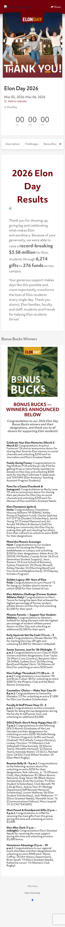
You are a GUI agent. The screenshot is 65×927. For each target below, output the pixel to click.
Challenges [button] (31, 144)
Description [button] (13, 144)
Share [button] (57, 7)
